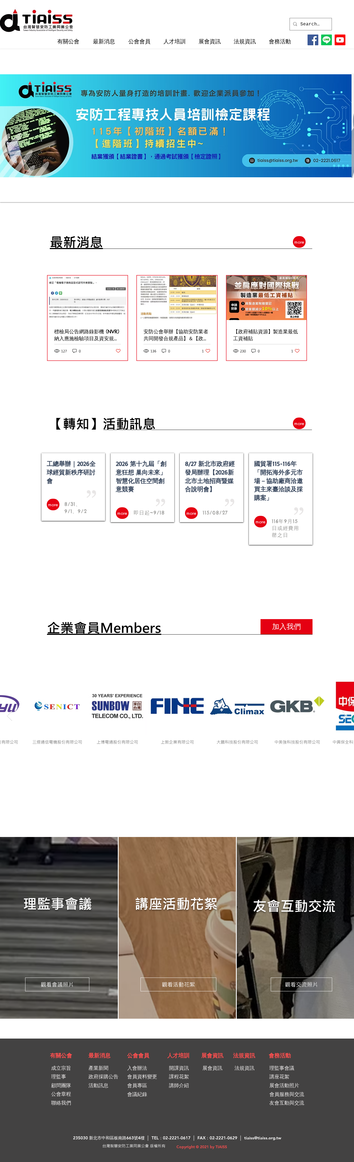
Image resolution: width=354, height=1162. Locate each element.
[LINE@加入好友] (326, 40)
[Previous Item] (9, 716)
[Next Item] (344, 716)
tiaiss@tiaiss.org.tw (262, 1137)
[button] (70, 41)
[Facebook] (313, 40)
